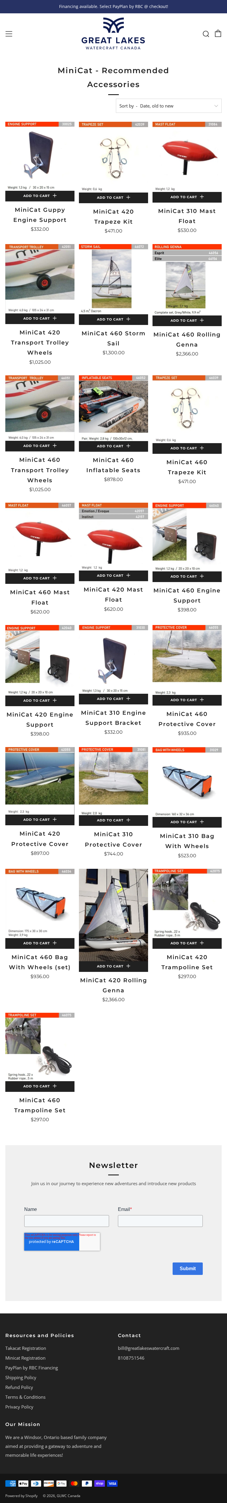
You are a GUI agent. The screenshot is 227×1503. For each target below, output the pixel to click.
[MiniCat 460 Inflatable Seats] (113, 408)
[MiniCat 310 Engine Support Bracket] (113, 659)
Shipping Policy (20, 1377)
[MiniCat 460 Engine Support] (187, 537)
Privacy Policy (19, 1407)
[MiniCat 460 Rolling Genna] (187, 279)
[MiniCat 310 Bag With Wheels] (187, 782)
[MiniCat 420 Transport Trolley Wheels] (39, 278)
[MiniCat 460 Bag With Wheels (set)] (39, 903)
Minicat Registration (25, 1358)
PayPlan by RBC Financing (31, 1368)
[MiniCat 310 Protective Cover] (113, 781)
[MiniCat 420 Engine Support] (39, 660)
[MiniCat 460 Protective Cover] (187, 660)
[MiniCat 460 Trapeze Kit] (187, 409)
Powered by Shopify (21, 1495)
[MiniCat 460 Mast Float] (39, 538)
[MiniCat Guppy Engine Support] (39, 156)
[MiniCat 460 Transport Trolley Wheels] (39, 408)
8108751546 (131, 1358)
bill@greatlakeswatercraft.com (148, 1348)
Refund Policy (19, 1387)
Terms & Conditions (25, 1397)
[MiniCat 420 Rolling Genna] (113, 915)
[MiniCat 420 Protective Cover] (39, 781)
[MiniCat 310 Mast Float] (187, 157)
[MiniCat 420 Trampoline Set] (187, 903)
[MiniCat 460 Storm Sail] (113, 279)
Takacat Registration (25, 1348)
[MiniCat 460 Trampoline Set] (39, 1047)
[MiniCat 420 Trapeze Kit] (113, 157)
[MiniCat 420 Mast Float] (113, 537)
